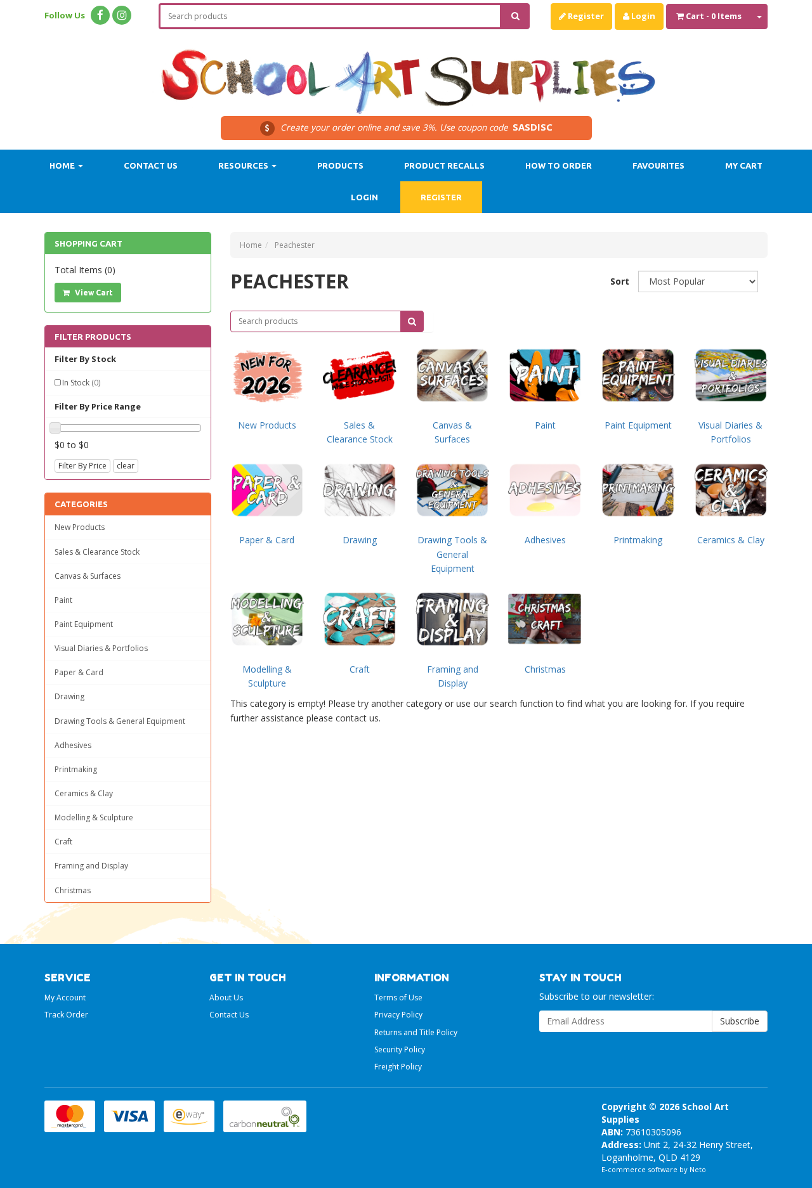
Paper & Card (79, 672)
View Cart (93, 292)
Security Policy (399, 1049)
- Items (714, 16)
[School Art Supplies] (406, 73)
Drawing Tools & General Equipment (120, 721)
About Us (226, 997)
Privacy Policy (398, 1014)
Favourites (658, 165)
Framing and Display (91, 865)
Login (642, 16)
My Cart (744, 165)
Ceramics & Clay (84, 793)
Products (340, 165)
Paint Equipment (84, 624)
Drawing (69, 696)
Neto (698, 1169)
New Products (80, 527)
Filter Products (93, 336)
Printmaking (76, 769)
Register (585, 16)
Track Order (66, 1014)
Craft (63, 841)
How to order (558, 165)
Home (63, 165)
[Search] (515, 16)
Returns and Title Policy (415, 1032)
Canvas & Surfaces (88, 576)
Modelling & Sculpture (94, 817)
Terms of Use (398, 997)
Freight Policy (398, 1066)
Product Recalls (444, 165)
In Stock (81, 382)
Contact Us (151, 165)
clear (125, 465)
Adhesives (73, 745)
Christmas (73, 890)
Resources (244, 165)
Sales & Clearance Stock (97, 551)
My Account (65, 997)
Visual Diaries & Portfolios (101, 648)
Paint (63, 600)
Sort (619, 281)
